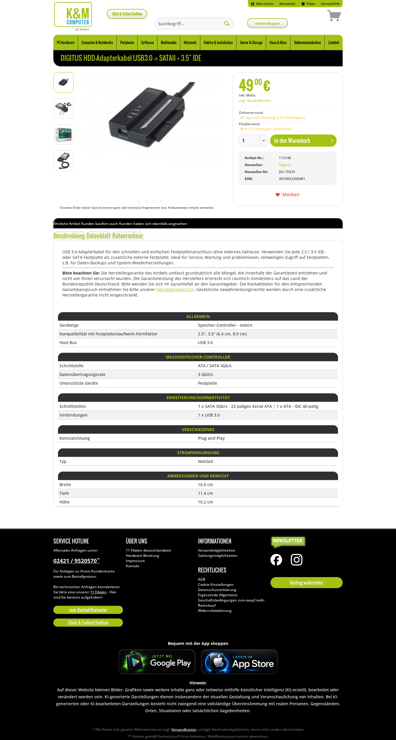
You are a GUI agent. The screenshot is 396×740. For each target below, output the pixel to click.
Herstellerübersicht (175, 289)
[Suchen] (226, 23)
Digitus (285, 164)
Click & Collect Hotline (127, 13)
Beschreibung (69, 235)
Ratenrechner (127, 235)
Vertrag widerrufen (306, 582)
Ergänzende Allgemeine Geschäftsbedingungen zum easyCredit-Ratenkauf (231, 600)
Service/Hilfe (330, 3)
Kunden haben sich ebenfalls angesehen (153, 223)
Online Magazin (267, 23)
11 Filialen (98, 592)
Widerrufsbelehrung (215, 610)
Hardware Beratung (142, 555)
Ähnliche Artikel (66, 223)
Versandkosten (184, 729)
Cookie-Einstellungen (216, 584)
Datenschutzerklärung (217, 589)
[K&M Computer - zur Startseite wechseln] (73, 16)
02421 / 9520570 (76, 560)
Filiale (310, 3)
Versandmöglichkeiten (216, 550)
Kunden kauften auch (99, 223)
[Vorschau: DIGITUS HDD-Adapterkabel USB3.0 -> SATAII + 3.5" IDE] (63, 82)
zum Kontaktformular (88, 609)
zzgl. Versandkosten (255, 100)
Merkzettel (287, 3)
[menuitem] (262, 3)
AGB (201, 579)
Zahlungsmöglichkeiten (217, 555)
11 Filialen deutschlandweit (148, 550)
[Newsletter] (305, 542)
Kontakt (132, 565)
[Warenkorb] (314, 16)
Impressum (135, 560)
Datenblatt (98, 235)
